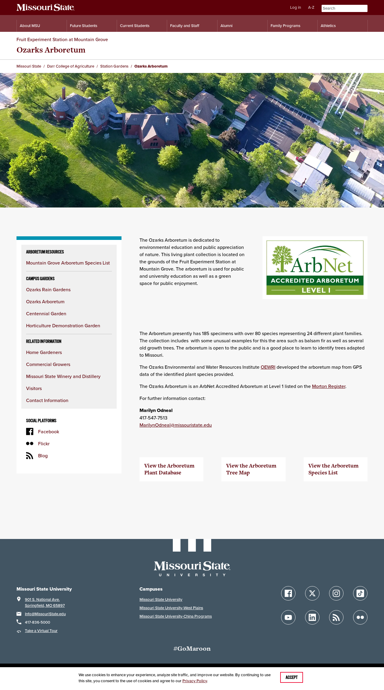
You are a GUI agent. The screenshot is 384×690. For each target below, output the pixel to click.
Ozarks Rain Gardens (48, 289)
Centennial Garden (46, 313)
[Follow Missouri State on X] (312, 593)
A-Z (311, 7)
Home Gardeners (44, 352)
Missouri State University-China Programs (176, 616)
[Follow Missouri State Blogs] (336, 617)
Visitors (34, 388)
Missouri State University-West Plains (171, 608)
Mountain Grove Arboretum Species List (68, 262)
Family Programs (285, 26)
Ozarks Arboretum (45, 301)
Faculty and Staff (184, 26)
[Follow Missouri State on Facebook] (288, 593)
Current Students (134, 26)
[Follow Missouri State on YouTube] (288, 617)
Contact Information (47, 400)
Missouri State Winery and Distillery (63, 376)
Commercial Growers (48, 364)
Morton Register (328, 386)
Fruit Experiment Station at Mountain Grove (62, 39)
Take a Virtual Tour (41, 631)
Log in (295, 7)
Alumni (226, 26)
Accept (292, 677)
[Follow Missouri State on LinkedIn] (312, 617)
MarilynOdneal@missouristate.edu (176, 425)
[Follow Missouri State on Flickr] (360, 617)
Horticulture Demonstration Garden (63, 325)
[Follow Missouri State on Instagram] (336, 593)
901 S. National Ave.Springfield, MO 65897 (45, 602)
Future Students (83, 26)
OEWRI (268, 367)
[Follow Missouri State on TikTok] (360, 593)
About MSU (30, 26)
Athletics (328, 26)
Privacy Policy (194, 681)
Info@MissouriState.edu (45, 614)
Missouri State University (161, 599)
